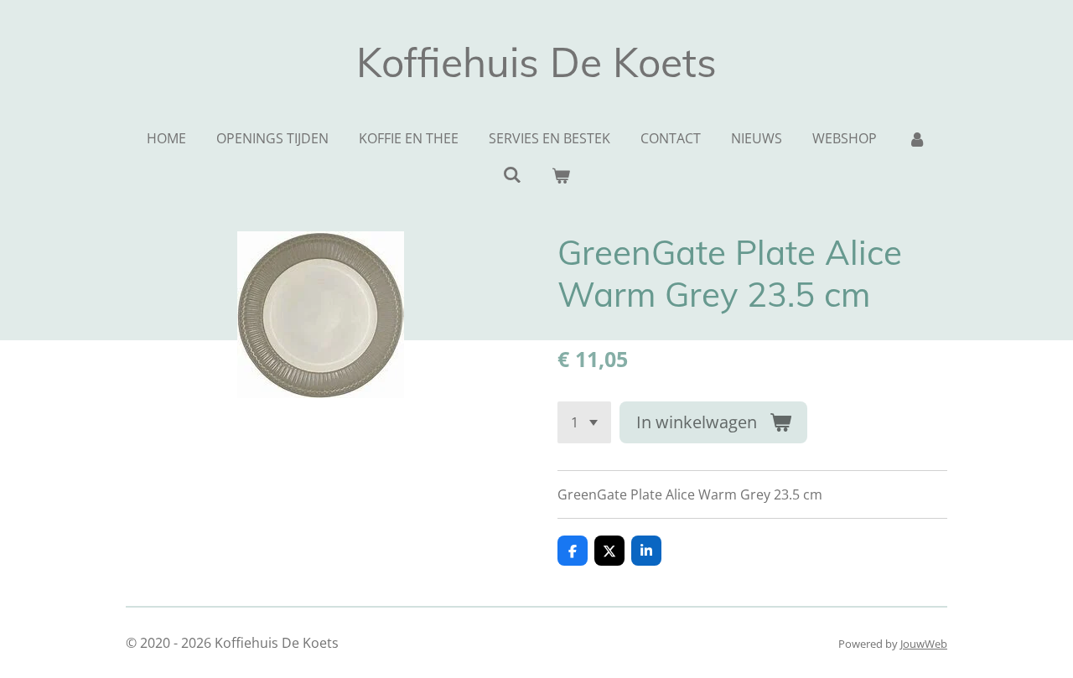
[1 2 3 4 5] (584, 422)
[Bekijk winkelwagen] (561, 175)
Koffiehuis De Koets (536, 62)
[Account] (916, 138)
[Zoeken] (512, 174)
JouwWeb (923, 643)
